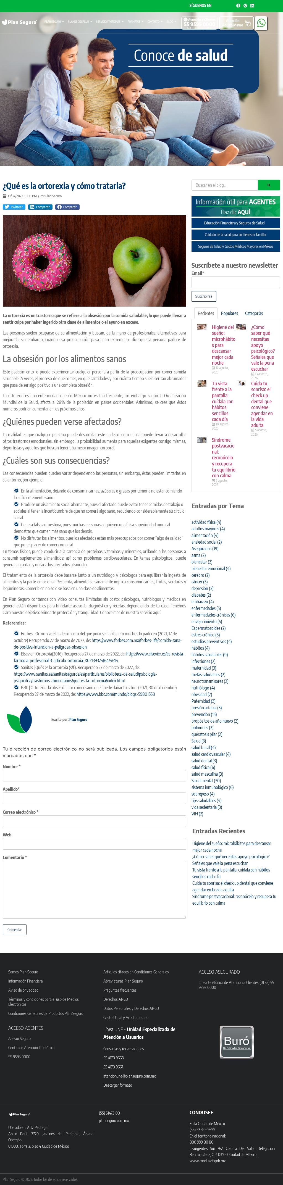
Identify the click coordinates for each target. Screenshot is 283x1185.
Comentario (15, 857)
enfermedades (206, 608)
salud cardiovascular (211, 754)
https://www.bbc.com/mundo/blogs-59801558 (116, 694)
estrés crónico (206, 635)
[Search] (269, 185)
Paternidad (204, 701)
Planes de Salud (78, 21)
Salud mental (206, 780)
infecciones (204, 661)
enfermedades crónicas (214, 615)
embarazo (203, 601)
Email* (198, 273)
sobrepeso (203, 794)
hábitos (201, 648)
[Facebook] (238, 6)
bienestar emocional (211, 568)
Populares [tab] (229, 313)
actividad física (206, 522)
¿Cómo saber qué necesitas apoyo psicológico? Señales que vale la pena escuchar (263, 348)
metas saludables (209, 674)
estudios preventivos (212, 641)
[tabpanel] (236, 405)
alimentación (205, 535)
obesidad (202, 694)
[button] (14, 207)
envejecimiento (207, 621)
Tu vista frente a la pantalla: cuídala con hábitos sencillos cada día (223, 401)
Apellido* (11, 789)
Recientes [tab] (206, 313)
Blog (170, 21)
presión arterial (207, 707)
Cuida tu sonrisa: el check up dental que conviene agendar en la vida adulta (262, 404)
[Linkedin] (252, 6)
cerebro (201, 575)
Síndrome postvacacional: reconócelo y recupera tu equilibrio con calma (223, 457)
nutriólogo (203, 688)
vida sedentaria (207, 807)
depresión (203, 588)
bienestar (202, 562)
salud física (203, 767)
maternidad (204, 668)
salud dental (204, 760)
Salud (199, 741)
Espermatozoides (209, 628)
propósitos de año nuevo (215, 721)
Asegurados (205, 548)
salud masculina (207, 774)
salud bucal (204, 747)
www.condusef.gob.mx (208, 1160)
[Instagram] (245, 6)
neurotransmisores (210, 681)
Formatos (134, 21)
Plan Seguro (52, 21)
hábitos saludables (210, 654)
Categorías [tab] (254, 313)
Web (7, 835)
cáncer (200, 581)
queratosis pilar (207, 734)
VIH (197, 814)
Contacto (153, 21)
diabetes (201, 595)
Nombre (12, 766)
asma (199, 555)
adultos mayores (208, 528)
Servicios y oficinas (108, 21)
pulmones (203, 727)
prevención (204, 714)
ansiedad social (207, 542)
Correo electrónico (21, 812)
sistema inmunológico (213, 787)
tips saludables (207, 800)
